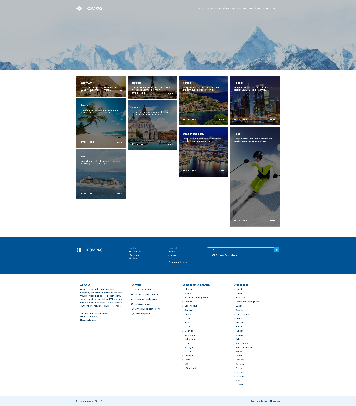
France (188, 314)
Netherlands (190, 339)
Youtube (172, 255)
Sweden (239, 384)
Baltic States (242, 297)
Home (200, 8)
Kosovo (188, 326)
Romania (240, 364)
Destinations (239, 8)
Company (134, 255)
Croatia (188, 301)
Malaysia (189, 330)
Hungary (189, 318)
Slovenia (189, 355)
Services (133, 248)
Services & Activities (218, 8)
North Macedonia (244, 347)
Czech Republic (192, 305)
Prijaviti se (276, 249)
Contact (133, 258)
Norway (239, 351)
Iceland (239, 335)
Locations (254, 8)
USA (186, 364)
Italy (187, 322)
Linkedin (172, 251)
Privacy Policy (100, 401)
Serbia (188, 351)
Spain (187, 359)
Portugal (189, 347)
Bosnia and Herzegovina (196, 297)
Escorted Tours (179, 262)
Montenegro (191, 335)
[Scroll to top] (350, 401)
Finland (239, 322)
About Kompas (271, 8)
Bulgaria (239, 305)
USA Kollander (191, 368)
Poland (188, 343)
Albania (188, 289)
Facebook (172, 248)
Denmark (189, 310)
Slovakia (240, 372)
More (119, 90)
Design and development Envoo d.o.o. (265, 401)
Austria (188, 293)
